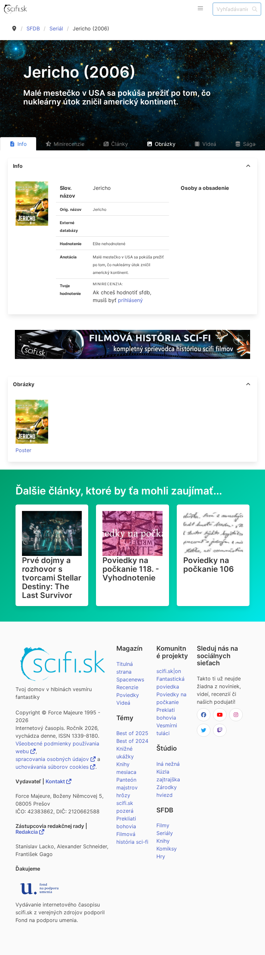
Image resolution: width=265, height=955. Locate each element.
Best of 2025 (132, 733)
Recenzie (127, 687)
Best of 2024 (132, 741)
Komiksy (166, 848)
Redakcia (27, 832)
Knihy (163, 841)
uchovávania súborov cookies (53, 767)
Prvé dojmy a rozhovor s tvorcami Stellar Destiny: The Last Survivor (51, 578)
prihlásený (130, 300)
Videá (123, 703)
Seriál (56, 28)
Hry (160, 856)
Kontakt (56, 781)
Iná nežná (168, 764)
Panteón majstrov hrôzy (127, 787)
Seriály (164, 833)
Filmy (162, 825)
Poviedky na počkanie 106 (208, 565)
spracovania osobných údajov (53, 759)
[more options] (248, 166)
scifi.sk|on (168, 671)
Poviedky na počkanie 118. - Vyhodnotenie (130, 569)
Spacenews (130, 679)
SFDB (33, 28)
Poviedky (127, 695)
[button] (200, 8)
